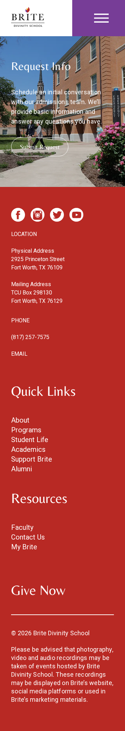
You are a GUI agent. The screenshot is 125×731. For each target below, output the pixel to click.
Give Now (38, 590)
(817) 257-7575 (30, 337)
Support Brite (31, 459)
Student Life (29, 439)
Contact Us (28, 537)
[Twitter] (57, 215)
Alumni (21, 469)
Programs (26, 430)
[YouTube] (76, 215)
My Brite (24, 547)
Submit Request (40, 146)
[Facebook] (18, 215)
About (20, 420)
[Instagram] (37, 215)
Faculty (22, 527)
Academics (28, 449)
